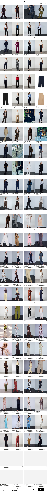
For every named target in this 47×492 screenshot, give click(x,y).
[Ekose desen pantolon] (29, 151)
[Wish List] (41, 1)
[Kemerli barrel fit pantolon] (41, 151)
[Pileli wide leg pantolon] (29, 168)
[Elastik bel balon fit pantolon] (6, 258)
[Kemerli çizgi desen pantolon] (17, 168)
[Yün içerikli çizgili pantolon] (6, 81)
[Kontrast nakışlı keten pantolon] (6, 276)
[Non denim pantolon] (41, 12)
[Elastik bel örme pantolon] (17, 64)
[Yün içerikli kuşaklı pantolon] (17, 151)
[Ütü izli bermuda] (41, 386)
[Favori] (10, 19)
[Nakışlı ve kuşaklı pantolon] (6, 240)
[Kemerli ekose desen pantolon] (17, 221)
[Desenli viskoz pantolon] (29, 386)
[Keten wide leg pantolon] (29, 331)
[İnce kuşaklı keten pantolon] (6, 458)
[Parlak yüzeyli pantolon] (6, 12)
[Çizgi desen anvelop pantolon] (41, 331)
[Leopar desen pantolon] (17, 134)
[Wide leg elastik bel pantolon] (17, 313)
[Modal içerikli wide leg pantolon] (17, 240)
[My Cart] (43, 1)
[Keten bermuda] (29, 240)
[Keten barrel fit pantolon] (41, 458)
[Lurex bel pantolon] (29, 440)
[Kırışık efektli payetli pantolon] (6, 134)
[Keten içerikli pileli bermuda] (17, 258)
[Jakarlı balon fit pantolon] (17, 276)
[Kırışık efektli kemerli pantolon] (41, 349)
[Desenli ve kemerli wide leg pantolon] (17, 331)
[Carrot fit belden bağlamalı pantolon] (6, 313)
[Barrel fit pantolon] (29, 116)
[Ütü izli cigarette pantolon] (6, 64)
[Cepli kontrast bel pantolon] (29, 134)
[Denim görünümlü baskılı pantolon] (29, 422)
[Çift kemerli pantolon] (41, 186)
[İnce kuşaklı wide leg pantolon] (41, 477)
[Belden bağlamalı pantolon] (6, 151)
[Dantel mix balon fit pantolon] (17, 458)
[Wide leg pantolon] (6, 294)
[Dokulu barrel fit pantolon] (6, 203)
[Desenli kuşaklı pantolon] (29, 477)
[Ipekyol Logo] (23, 1)
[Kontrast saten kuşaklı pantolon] (29, 186)
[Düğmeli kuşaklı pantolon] (17, 47)
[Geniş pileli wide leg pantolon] (41, 440)
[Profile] (45, 1)
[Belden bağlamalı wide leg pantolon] (41, 240)
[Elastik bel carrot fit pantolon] (6, 386)
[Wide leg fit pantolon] (17, 29)
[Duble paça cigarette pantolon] (6, 404)
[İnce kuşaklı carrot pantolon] (29, 29)
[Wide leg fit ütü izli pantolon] (17, 440)
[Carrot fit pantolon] (29, 221)
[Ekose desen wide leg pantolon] (6, 186)
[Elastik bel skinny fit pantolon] (17, 12)
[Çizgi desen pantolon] (6, 440)
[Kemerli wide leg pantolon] (41, 203)
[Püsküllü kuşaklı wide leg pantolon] (29, 276)
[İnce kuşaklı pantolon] (17, 81)
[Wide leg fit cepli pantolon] (6, 367)
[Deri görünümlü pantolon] (6, 116)
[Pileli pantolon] (41, 221)
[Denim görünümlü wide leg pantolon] (41, 258)
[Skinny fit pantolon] (41, 29)
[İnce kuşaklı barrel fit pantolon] (41, 313)
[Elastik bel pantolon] (29, 313)
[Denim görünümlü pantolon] (41, 134)
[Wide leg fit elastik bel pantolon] (6, 422)
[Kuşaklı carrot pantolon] (6, 47)
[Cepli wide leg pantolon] (41, 276)
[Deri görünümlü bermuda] (29, 47)
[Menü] (1, 1)
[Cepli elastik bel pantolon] (41, 64)
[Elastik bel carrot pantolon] (29, 458)
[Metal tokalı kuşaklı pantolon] (6, 331)
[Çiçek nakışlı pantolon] (29, 294)
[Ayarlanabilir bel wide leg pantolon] (6, 168)
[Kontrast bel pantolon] (6, 221)
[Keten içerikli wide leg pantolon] (41, 367)
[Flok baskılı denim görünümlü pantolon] (29, 12)
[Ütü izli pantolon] (41, 47)
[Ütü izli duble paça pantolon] (29, 258)
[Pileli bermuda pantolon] (17, 422)
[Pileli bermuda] (17, 349)
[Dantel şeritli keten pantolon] (17, 404)
